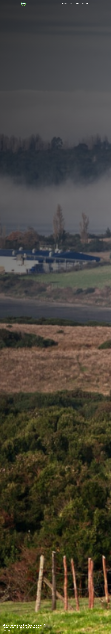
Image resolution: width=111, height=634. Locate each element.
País (82, 3)
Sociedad (64, 3)
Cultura (77, 3)
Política (87, 3)
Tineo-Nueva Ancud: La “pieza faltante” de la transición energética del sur (24, 626)
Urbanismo (71, 3)
